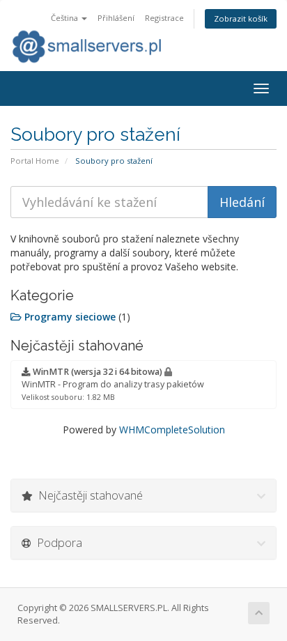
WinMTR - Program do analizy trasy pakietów (113, 384)
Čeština (65, 18)
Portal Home (34, 160)
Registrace (164, 18)
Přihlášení (116, 18)
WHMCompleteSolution (172, 429)
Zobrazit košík (240, 18)
